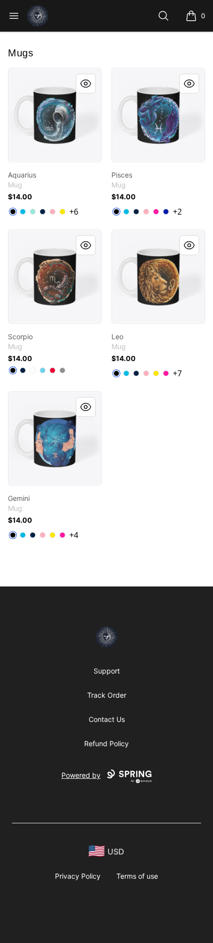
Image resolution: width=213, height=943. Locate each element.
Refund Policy (106, 743)
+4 (73, 535)
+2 (177, 211)
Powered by (81, 775)
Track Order (106, 695)
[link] (54, 115)
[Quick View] (86, 83)
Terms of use (137, 876)
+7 (177, 373)
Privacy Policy (78, 876)
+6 (73, 211)
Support (107, 671)
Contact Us (107, 719)
